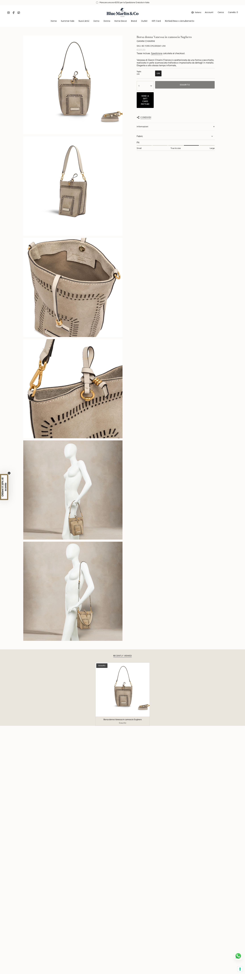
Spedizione (156, 53)
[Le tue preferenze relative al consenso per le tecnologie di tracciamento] (240, 969)
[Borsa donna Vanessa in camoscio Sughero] (123, 690)
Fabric (140, 136)
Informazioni (142, 126)
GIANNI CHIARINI (146, 41)
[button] (96, 21)
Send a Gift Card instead (145, 100)
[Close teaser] (9, 473)
